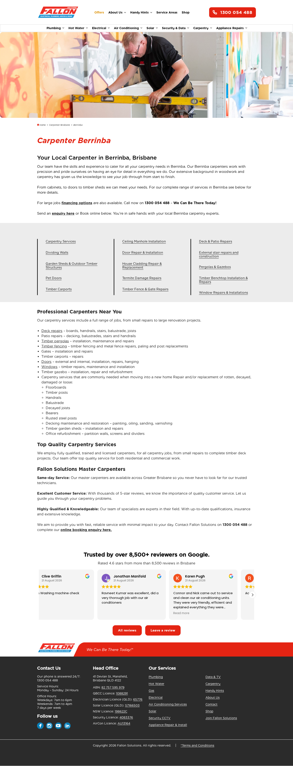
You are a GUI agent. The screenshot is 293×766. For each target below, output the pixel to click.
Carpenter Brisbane (59, 125)
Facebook (40, 726)
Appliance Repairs (230, 28)
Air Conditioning (126, 28)
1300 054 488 (236, 12)
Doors (46, 362)
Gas (151, 690)
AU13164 (124, 723)
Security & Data (174, 28)
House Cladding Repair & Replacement (142, 265)
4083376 (126, 717)
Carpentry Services (61, 241)
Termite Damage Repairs (141, 278)
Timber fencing (54, 346)
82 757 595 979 (112, 687)
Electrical (99, 28)
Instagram (49, 726)
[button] (252, 595)
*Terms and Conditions (197, 745)
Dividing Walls (57, 252)
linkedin (67, 726)
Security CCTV (160, 718)
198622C (121, 711)
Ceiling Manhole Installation (144, 241)
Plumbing (54, 28)
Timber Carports (59, 289)
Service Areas (166, 12)
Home (42, 125)
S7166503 (132, 705)
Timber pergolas (55, 341)
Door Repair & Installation (142, 252)
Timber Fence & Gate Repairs (145, 289)
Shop (185, 12)
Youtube (58, 726)
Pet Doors (54, 278)
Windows (49, 367)
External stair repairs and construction (219, 254)
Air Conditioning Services (168, 704)
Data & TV (213, 677)
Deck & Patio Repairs (215, 241)
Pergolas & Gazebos (215, 267)
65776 (137, 699)
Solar (150, 28)
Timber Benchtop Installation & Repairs (223, 280)
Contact (211, 704)
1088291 (122, 693)
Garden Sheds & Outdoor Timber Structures (71, 265)
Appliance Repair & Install (168, 725)
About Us (115, 12)
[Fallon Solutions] (58, 12)
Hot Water (76, 28)
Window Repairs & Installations (223, 293)
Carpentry (200, 28)
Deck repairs (51, 331)
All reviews (127, 630)
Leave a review (163, 630)
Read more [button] (196, 613)
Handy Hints (139, 12)
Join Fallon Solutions (221, 718)
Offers (99, 12)
